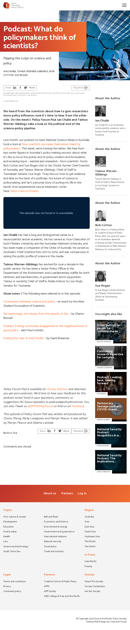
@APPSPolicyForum (40, 406)
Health (6, 537)
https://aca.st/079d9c (24, 191)
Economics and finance (56, 522)
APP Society (50, 591)
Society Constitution (95, 586)
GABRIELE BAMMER (104, 367)
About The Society (94, 582)
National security (52, 541)
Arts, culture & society (14, 517)
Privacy (7, 586)
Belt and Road (51, 517)
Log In (82, 493)
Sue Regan (21, 75)
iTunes (51, 389)
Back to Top (10, 433)
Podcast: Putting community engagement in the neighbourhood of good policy (45, 328)
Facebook (77, 406)
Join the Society (92, 591)
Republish (78, 88)
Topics (7, 510)
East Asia (70, 93)
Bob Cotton (103, 225)
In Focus (90, 555)
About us (50, 493)
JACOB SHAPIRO (103, 445)
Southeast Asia (10, 95)
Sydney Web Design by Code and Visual (106, 622)
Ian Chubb (9, 72)
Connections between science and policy (29, 301)
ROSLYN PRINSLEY (104, 341)
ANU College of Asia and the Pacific (62, 596)
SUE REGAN (101, 393)
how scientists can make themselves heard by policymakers (41, 146)
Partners (67, 493)
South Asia (79, 93)
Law (5, 541)
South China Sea (11, 551)
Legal (6, 575)
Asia (64, 93)
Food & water (10, 532)
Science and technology (40, 93)
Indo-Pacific (91, 561)
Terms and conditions (14, 582)
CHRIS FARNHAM (103, 471)
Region (89, 510)
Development (10, 522)
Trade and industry (54, 551)
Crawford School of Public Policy (60, 582)
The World (32, 95)
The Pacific (22, 95)
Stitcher (62, 389)
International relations (55, 537)
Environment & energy (55, 527)
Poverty (88, 566)
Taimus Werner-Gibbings (32, 72)
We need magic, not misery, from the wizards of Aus (35, 313)
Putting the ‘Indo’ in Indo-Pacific (23, 338)
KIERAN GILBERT (103, 419)
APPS (46, 586)
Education (8, 527)
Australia (57, 93)
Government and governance (16, 93)
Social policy (50, 547)
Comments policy (12, 591)
